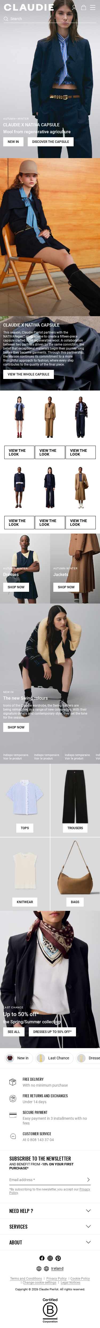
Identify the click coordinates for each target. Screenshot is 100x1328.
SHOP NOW (16, 587)
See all (14, 1032)
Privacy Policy (56, 1278)
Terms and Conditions (26, 1278)
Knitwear (25, 902)
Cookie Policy (80, 1278)
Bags (75, 902)
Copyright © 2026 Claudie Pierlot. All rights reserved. (50, 1289)
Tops (25, 828)
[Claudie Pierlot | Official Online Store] (29, 7)
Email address (21, 1180)
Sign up (88, 1179)
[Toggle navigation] (92, 7)
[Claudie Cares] (50, 1310)
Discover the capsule (50, 142)
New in (13, 142)
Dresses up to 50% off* (52, 1032)
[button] (74, 7)
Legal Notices (70, 1282)
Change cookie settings (39, 1282)
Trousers (75, 828)
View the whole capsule (28, 374)
